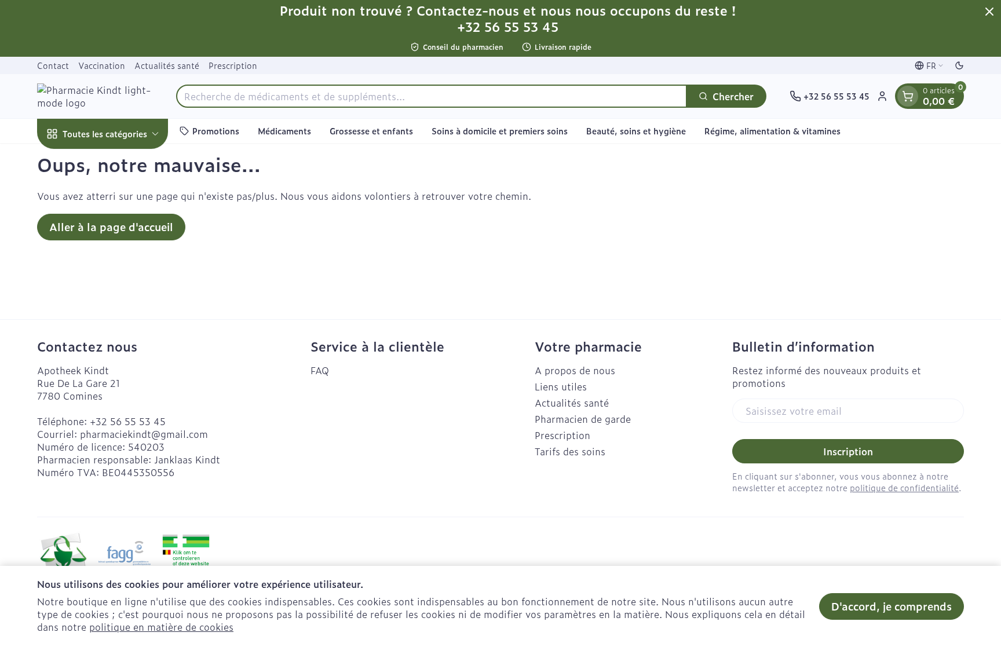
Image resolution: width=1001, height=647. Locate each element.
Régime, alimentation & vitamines (772, 131)
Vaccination (101, 65)
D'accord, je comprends (891, 606)
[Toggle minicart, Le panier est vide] (907, 96)
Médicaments (284, 131)
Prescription (233, 65)
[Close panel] (989, 11)
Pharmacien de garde (583, 418)
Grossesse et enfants (371, 131)
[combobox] (431, 96)
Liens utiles (561, 386)
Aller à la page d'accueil (111, 227)
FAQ (319, 370)
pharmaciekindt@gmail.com (144, 434)
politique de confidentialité (904, 487)
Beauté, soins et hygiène (636, 131)
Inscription (848, 451)
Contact (53, 65)
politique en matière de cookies (161, 627)
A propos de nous (575, 370)
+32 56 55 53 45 (128, 421)
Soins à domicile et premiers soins (500, 131)
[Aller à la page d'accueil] (95, 96)
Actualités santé (166, 65)
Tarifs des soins (570, 451)
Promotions (215, 131)
